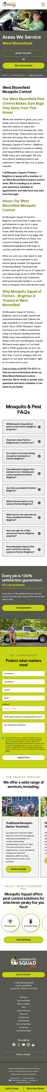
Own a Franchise (23, 1024)
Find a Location (23, 1054)
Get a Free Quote (35, 1089)
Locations (23, 1027)
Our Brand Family (23, 1031)
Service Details (18, 869)
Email (6, 698)
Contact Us (23, 1017)
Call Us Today (11, 1089)
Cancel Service (23, 1011)
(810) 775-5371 (23, 53)
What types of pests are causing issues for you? (23, 717)
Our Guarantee (23, 608)
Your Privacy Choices (20, 1080)
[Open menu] (43, 5)
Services (23, 997)
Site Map (33, 1080)
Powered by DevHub (23, 1082)
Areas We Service (18, 75)
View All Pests (23, 940)
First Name (8, 674)
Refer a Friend (23, 1004)
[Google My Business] (33, 1045)
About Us (23, 1014)
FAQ (23, 1007)
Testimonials (23, 1021)
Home (4, 75)
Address (5, 704)
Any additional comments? (15, 725)
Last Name (8, 682)
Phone (6, 690)
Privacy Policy (15, 1078)
